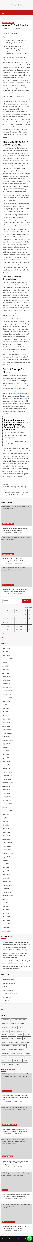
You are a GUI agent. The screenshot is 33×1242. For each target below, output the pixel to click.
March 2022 (6, 789)
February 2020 (6, 878)
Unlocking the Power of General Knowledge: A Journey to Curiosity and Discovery (16, 962)
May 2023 (5, 754)
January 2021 (6, 839)
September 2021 (7, 811)
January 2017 (6, 931)
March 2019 (6, 917)
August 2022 (6, 786)
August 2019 (6, 899)
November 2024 (7, 690)
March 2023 (6, 761)
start (9, 1060)
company (21, 1023)
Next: (15, 493)
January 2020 (6, 881)
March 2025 (6, 676)
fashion (20, 1034)
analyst (14, 1020)
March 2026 (6, 655)
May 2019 (5, 910)
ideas (16, 1042)
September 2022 (7, 782)
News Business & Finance (10, 993)
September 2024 (7, 698)
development (21, 1031)
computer (5, 1027)
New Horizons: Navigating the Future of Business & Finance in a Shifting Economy (14, 948)
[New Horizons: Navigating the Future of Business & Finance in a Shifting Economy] (16, 1116)
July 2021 (5, 818)
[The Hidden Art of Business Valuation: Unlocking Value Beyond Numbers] (16, 577)
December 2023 (7, 729)
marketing (5, 1053)
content (21, 1027)
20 (17, 626)
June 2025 (5, 666)
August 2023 (6, 743)
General (4, 986)
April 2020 (5, 871)
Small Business (6, 1001)
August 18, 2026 (18, 593)
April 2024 (5, 715)
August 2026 (6, 648)
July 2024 (5, 705)
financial (5, 1038)
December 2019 (7, 885)
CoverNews (18, 1239)
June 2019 (5, 906)
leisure (4, 1049)
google (26, 1038)
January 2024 (6, 726)
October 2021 (6, 807)
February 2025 (6, 680)
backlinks (5, 1023)
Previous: (14, 486)
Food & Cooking (18, 393)
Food (14, 171)
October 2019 (6, 892)
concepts (13, 1027)
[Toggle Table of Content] (3, 37)
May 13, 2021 (17, 28)
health (4, 1042)
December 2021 (7, 800)
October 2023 (6, 736)
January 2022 (6, 796)
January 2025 (6, 683)
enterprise (12, 1034)
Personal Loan (6, 997)
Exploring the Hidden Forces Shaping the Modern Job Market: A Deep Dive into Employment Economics (14, 955)
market (21, 1049)
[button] (3, 12)
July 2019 (5, 902)
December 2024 (7, 687)
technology (17, 1060)
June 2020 (5, 864)
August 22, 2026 (18, 532)
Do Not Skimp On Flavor (13, 46)
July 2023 (5, 747)
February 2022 (6, 793)
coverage (5, 1031)
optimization (13, 1057)
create (13, 1031)
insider (14, 1046)
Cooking (23, 300)
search (21, 1057)
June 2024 (5, 708)
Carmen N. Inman (8, 28)
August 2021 (6, 814)
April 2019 (5, 913)
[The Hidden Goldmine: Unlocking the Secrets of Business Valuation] (16, 515)
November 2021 (7, 804)
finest (12, 1038)
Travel (4, 1064)
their (25, 1060)
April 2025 (5, 673)
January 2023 (6, 768)
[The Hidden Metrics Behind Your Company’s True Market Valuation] (16, 546)
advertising (5, 1020)
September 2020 (7, 853)
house (11, 1042)
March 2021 (6, 832)
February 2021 (6, 835)
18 (8, 626)
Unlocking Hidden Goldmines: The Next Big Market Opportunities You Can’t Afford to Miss (16, 943)
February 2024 (6, 722)
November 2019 (7, 888)
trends (11, 1064)
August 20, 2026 (18, 563)
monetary (20, 1053)
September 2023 (7, 740)
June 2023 (5, 751)
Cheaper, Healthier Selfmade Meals (18, 43)
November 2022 (7, 775)
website (17, 1064)
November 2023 (7, 733)
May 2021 (5, 825)
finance (27, 1034)
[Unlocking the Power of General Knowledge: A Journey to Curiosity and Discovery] (16, 1182)
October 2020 (6, 849)
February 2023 (6, 765)
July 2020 (5, 860)
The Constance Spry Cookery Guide (17, 40)
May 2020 (5, 867)
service (28, 1057)
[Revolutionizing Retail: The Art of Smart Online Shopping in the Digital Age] (16, 1214)
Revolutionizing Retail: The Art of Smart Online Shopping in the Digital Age (16, 967)
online (4, 1057)
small (4, 1060)
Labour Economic (7, 990)
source (10, 444)
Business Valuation (8, 22)
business (13, 1023)
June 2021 (5, 821)
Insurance (22, 1046)
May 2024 (5, 712)
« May (3, 637)
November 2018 (7, 927)
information (6, 1046)
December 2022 (7, 772)
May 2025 (5, 669)
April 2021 (5, 828)
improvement (25, 1042)
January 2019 (6, 924)
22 (25, 626)
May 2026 (5, 652)
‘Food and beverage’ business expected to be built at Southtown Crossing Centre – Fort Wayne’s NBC (16, 51)
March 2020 (6, 874)
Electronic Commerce (8, 983)
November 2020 (7, 846)
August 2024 (6, 701)
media (13, 1053)
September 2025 (7, 659)
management (13, 1049)
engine (4, 1034)
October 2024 (6, 694)
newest (28, 1053)
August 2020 (6, 857)
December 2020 (7, 842)
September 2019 (7, 895)
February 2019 (6, 920)
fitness (19, 1038)
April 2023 (5, 758)
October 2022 (6, 779)
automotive (22, 1020)
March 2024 (6, 719)
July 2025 (5, 662)
